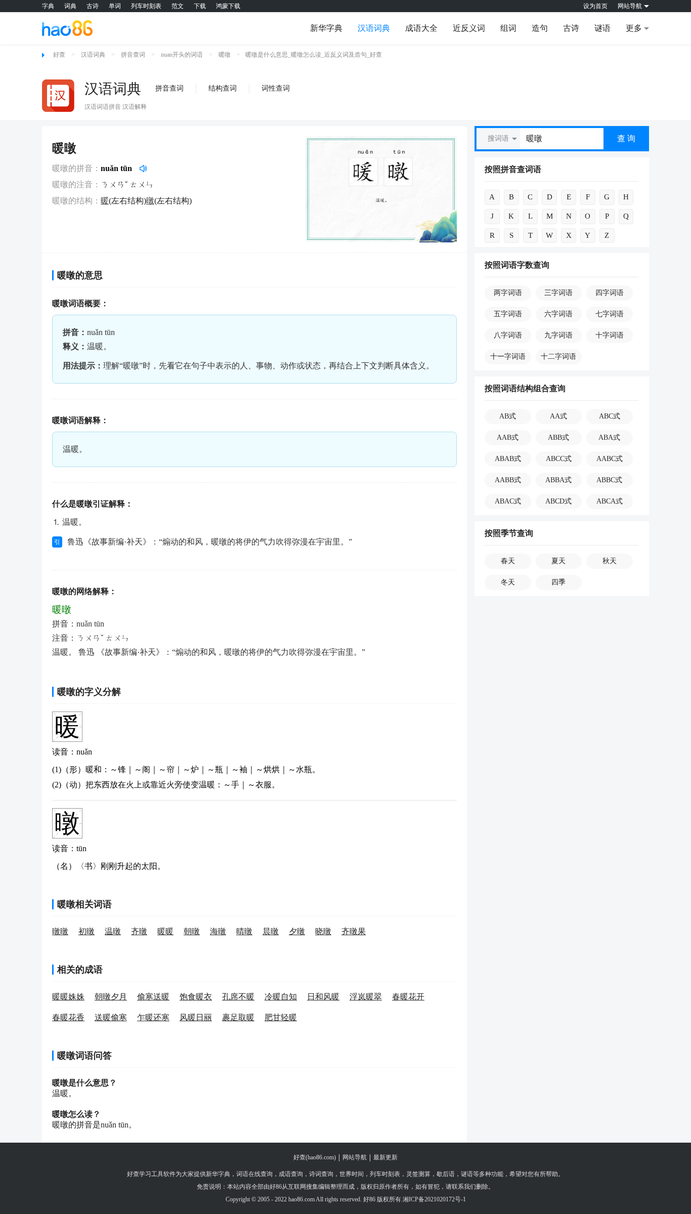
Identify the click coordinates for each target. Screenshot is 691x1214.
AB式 (507, 416)
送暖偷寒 (111, 1017)
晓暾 (323, 931)
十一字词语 (508, 356)
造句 (540, 28)
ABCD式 (558, 501)
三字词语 (558, 293)
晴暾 (244, 931)
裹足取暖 (238, 1017)
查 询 (626, 138)
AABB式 (508, 480)
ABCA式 (609, 501)
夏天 (558, 561)
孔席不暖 (238, 996)
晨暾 (271, 931)
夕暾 (297, 931)
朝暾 (192, 931)
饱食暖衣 (196, 996)
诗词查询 (321, 1174)
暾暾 (60, 931)
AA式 (558, 416)
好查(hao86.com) (314, 1157)
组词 (508, 28)
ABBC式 (609, 480)
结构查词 (222, 88)
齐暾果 (353, 931)
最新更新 (385, 1157)
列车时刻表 (146, 6)
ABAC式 (508, 501)
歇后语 (446, 1174)
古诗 (93, 6)
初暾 (86, 931)
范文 (177, 6)
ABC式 (609, 416)
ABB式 (558, 437)
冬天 (508, 582)
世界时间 (351, 1174)
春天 (508, 561)
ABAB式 (508, 459)
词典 (70, 6)
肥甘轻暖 (281, 1017)
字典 (48, 6)
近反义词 (469, 28)
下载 (200, 6)
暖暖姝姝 (68, 996)
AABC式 (609, 459)
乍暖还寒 (153, 1017)
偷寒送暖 (153, 996)
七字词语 (609, 314)
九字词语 (558, 335)
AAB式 (508, 437)
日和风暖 (323, 996)
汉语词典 (374, 28)
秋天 (609, 561)
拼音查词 (133, 54)
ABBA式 (558, 480)
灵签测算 (418, 1174)
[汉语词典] (58, 95)
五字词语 (508, 314)
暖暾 (225, 54)
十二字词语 (558, 356)
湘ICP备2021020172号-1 (434, 1199)
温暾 (113, 931)
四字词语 (609, 293)
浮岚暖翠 (366, 996)
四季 (558, 582)
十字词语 (609, 335)
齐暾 (139, 931)
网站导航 (354, 1157)
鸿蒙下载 (228, 6)
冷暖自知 (281, 996)
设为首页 (595, 6)
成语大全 (421, 28)
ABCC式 (559, 459)
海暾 (218, 931)
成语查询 (291, 1174)
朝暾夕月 (111, 996)
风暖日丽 (196, 1017)
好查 (59, 54)
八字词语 (508, 335)
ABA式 (609, 437)
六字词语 (558, 314)
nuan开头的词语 (182, 54)
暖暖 (165, 931)
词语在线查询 (254, 1174)
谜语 (602, 28)
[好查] (67, 28)
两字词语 (508, 293)
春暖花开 (408, 996)
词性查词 (276, 88)
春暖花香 (68, 1017)
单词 (115, 6)
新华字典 (326, 28)
